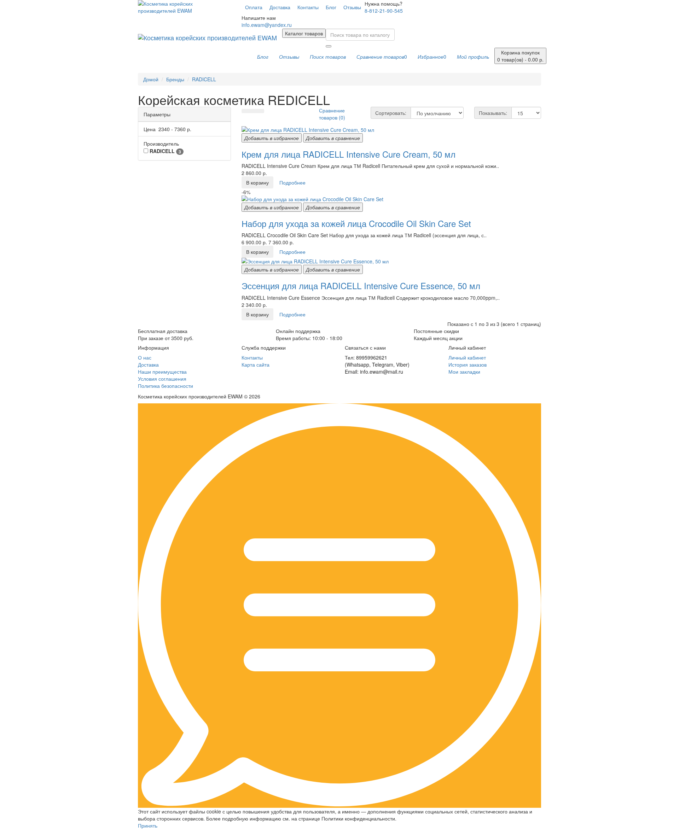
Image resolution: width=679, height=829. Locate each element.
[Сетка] (245, 111)
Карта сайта (255, 364)
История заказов (467, 364)
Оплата (253, 7)
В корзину (257, 182)
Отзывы (352, 7)
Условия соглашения (162, 378)
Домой (150, 79)
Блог (331, 7)
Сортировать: (390, 112)
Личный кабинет (467, 357)
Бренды (175, 79)
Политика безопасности (165, 385)
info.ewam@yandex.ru (267, 24)
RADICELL (204, 79)
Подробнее (292, 182)
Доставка (279, 7)
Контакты (308, 7)
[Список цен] (260, 111)
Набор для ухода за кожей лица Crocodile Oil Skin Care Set (356, 223)
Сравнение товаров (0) (332, 114)
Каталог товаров (304, 33)
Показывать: (493, 112)
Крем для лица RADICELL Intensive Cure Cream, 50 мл (348, 154)
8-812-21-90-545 (384, 10)
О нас (144, 357)
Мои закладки (464, 371)
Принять (147, 825)
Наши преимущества (162, 371)
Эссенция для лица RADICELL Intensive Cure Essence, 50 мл (361, 285)
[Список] (253, 111)
